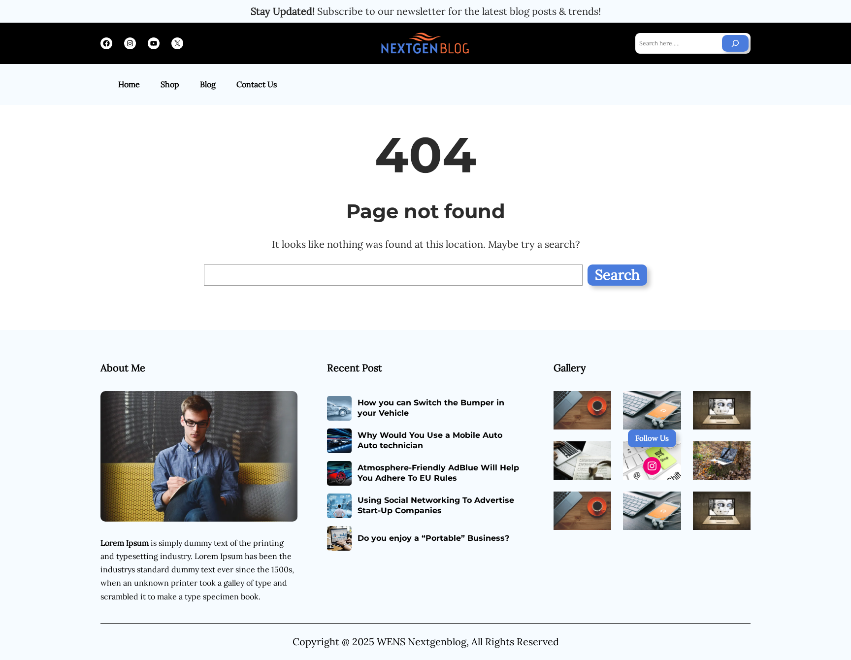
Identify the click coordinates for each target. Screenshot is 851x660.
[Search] (735, 43)
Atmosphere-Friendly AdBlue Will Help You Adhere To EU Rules (438, 473)
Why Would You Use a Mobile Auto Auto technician (430, 440)
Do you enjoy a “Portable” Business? (433, 538)
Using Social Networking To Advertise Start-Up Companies (436, 505)
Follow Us (652, 438)
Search (617, 274)
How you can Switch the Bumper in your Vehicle (431, 408)
